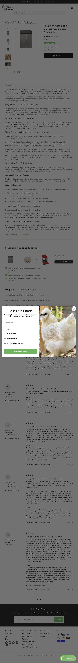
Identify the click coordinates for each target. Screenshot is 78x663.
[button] (68, 658)
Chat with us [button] (69, 658)
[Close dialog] (73, 309)
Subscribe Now (20, 352)
